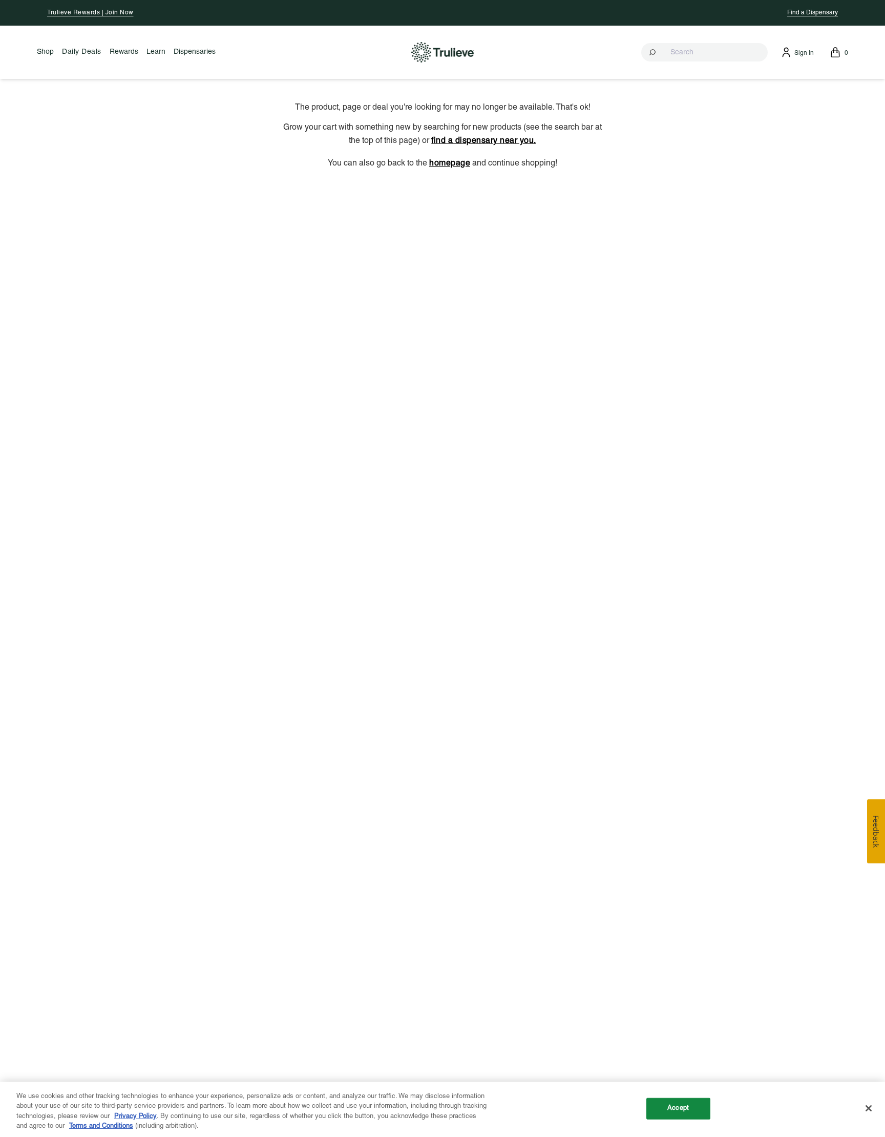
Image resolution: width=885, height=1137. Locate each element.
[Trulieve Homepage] (442, 52)
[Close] (868, 1108)
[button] (704, 52)
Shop (45, 52)
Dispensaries (195, 52)
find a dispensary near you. (483, 140)
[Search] (653, 52)
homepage (449, 163)
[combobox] (704, 52)
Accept (678, 1108)
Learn (155, 52)
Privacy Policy (135, 1116)
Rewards (124, 52)
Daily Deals (81, 52)
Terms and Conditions (101, 1126)
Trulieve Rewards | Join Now (90, 12)
